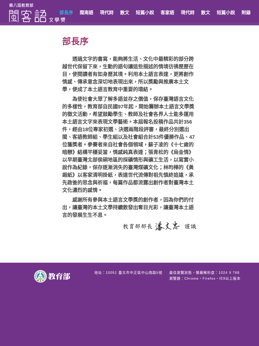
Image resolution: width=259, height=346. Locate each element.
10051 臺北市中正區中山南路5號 (134, 273)
